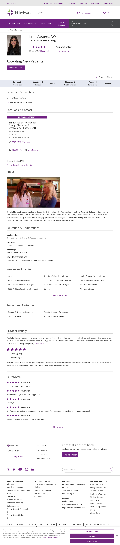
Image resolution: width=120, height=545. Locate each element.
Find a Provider (70, 454)
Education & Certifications (70, 83)
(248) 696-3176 (62, 51)
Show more (58, 295)
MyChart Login (96, 500)
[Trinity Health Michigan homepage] (19, 13)
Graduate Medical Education (73, 504)
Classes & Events (97, 491)
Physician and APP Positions (73, 507)
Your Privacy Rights (92, 531)
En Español (94, 510)
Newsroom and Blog (15, 503)
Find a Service (45, 23)
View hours (27, 142)
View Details (32, 150)
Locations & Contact (38, 83)
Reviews (108, 83)
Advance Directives (97, 484)
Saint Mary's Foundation (44, 490)
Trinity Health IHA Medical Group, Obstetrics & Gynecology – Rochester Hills (24, 125)
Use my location (84, 13)
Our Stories (76, 524)
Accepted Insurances (92, 83)
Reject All (92, 536)
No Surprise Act (13, 506)
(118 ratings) (43, 51)
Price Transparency (98, 507)
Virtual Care (95, 513)
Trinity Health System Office (53, 3)
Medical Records (96, 497)
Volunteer (38, 497)
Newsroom (95, 3)
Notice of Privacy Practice (97, 524)
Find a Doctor (14, 23)
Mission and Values (14, 499)
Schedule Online (15, 67)
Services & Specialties (17, 83)
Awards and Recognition (16, 487)
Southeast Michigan (42, 493)
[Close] (117, 536)
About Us (83, 3)
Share (109, 77)
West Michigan (68, 493)
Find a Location (30, 23)
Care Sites (10, 3)
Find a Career (67, 501)
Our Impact (72, 3)
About (52, 83)
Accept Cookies (92, 541)
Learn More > (40, 343)
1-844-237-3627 (108, 3)
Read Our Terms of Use (50, 537)
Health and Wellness (98, 494)
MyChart (106, 13)
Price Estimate (96, 503)
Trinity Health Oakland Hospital (19, 165)
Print (101, 77)
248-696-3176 (17, 150)
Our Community (47, 524)
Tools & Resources (61, 23)
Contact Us (11, 496)
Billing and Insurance (98, 487)
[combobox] (92, 23)
